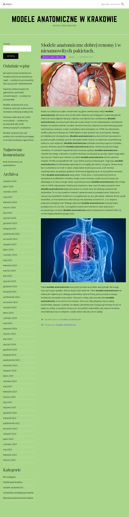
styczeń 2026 (9, 218)
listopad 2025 (9, 228)
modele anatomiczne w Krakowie (64, 19)
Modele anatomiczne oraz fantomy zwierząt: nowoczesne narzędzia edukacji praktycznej (18, 108)
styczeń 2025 (9, 281)
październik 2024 (11, 297)
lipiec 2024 (8, 312)
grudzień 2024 (10, 286)
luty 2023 (7, 402)
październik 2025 (11, 233)
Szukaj (6, 43)
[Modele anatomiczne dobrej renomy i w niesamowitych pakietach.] (83, 84)
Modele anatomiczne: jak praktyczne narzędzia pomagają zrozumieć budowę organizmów (18, 136)
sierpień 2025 (10, 244)
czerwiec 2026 (10, 191)
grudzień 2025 (10, 223)
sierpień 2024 (10, 307)
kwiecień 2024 (10, 328)
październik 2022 (11, 423)
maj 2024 (7, 323)
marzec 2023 (9, 397)
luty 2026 (7, 212)
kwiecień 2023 (10, 391)
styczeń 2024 (9, 344)
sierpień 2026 (10, 181)
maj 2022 (7, 449)
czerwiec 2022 (10, 444)
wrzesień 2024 (10, 302)
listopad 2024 (9, 291)
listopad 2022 (9, 418)
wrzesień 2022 (10, 428)
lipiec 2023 (8, 375)
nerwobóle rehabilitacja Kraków (18, 492)
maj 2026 (7, 197)
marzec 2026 (9, 207)
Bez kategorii (9, 476)
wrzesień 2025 (10, 239)
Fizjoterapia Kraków (12, 482)
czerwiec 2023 (10, 381)
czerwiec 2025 (10, 254)
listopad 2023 (9, 354)
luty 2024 (7, 339)
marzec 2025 (9, 270)
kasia (71, 57)
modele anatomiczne (53, 57)
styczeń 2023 (9, 407)
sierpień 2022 (10, 433)
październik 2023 (11, 360)
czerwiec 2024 (10, 318)
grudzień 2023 (10, 349)
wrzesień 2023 (10, 365)
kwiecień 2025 (10, 265)
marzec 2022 (9, 460)
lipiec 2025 (8, 249)
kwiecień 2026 (10, 202)
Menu (9, 4)
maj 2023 (7, 386)
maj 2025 (7, 260)
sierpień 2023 (10, 370)
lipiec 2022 (8, 439)
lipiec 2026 (8, 186)
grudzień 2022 (10, 412)
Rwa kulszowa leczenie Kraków (18, 497)
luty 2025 (7, 275)
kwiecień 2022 (10, 454)
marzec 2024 (9, 333)
